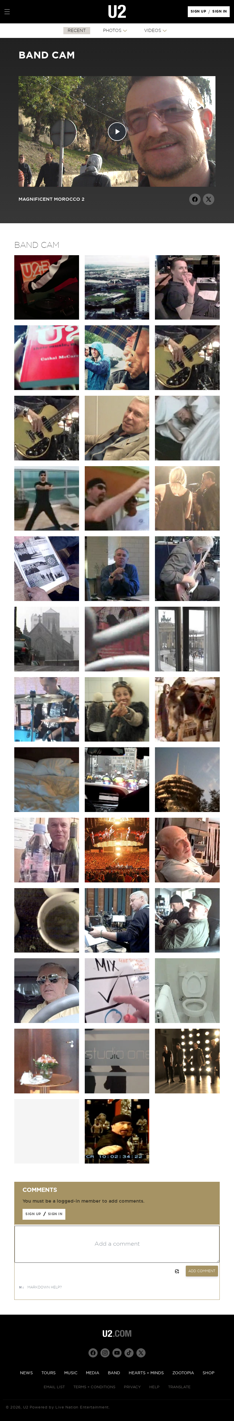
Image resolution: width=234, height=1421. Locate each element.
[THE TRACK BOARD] (117, 1021)
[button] (7, 11)
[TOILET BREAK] (187, 1021)
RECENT (77, 31)
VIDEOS (152, 31)
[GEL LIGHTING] (187, 881)
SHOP (208, 1373)
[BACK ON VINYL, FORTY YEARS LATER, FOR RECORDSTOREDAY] (46, 318)
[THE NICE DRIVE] (46, 1021)
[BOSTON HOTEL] (46, 810)
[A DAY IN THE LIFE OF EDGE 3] (117, 529)
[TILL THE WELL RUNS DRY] (46, 881)
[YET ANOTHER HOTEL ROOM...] (187, 810)
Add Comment (201, 1271)
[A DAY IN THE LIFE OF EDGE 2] (46, 529)
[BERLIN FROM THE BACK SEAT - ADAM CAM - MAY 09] (117, 740)
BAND (114, 1373)
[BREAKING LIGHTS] (117, 810)
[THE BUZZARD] (117, 951)
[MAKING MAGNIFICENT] (187, 740)
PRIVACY (132, 1387)
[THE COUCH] (187, 951)
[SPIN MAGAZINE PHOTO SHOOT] (117, 1092)
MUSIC (70, 1373)
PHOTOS (112, 31)
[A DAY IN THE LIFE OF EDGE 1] (187, 459)
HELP (154, 1387)
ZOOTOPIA (183, 1373)
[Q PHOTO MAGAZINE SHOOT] (187, 1092)
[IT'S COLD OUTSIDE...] (46, 670)
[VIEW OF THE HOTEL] (46, 1092)
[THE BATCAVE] (117, 459)
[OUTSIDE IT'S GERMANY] (187, 670)
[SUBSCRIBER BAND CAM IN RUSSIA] (117, 388)
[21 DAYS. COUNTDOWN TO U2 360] (46, 459)
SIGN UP (199, 13)
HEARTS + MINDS (146, 1373)
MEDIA (92, 1373)
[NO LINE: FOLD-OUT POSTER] (46, 599)
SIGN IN (221, 13)
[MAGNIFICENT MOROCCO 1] (117, 670)
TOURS (48, 1373)
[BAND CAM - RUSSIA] (46, 388)
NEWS (26, 1373)
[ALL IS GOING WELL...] (117, 599)
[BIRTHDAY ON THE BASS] (187, 599)
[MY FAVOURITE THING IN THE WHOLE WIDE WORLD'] (187, 318)
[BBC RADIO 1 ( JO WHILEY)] (187, 529)
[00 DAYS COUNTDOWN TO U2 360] (187, 388)
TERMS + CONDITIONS (94, 1387)
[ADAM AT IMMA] (117, 881)
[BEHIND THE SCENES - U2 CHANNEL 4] (117, 1162)
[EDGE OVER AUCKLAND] (117, 318)
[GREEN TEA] (46, 951)
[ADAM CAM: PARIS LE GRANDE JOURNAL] (46, 740)
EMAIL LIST (54, 1387)
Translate (179, 1387)
